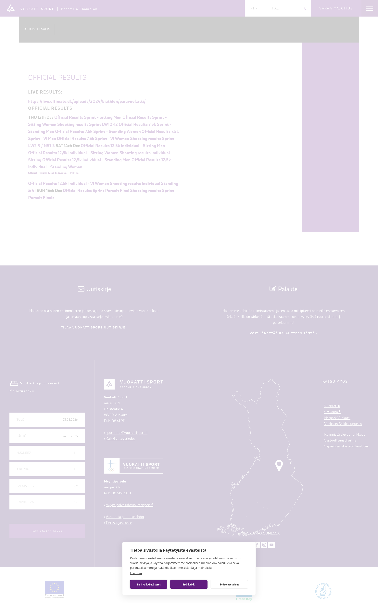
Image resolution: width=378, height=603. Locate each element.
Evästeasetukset (229, 584)
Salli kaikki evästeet (148, 584)
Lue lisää (136, 573)
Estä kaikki (189, 584)
